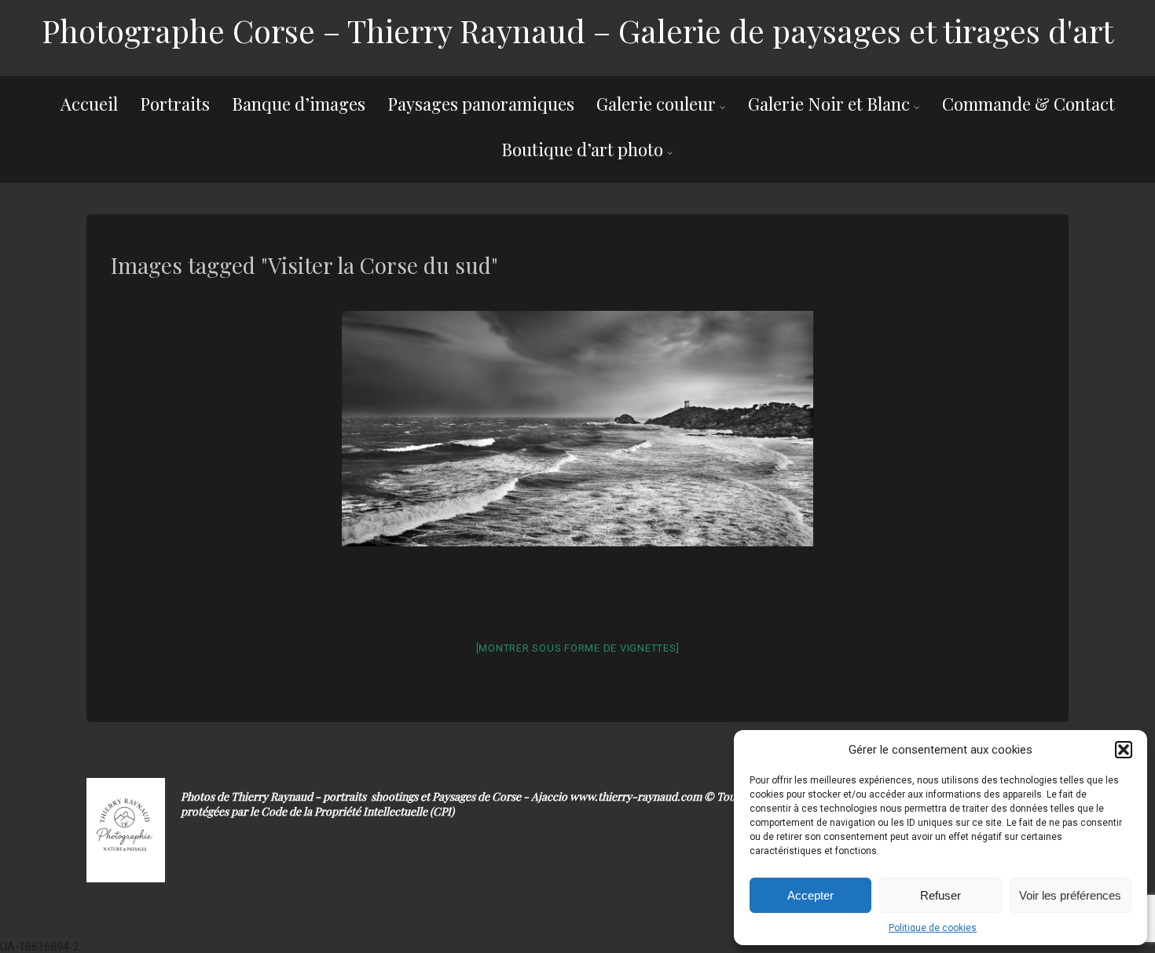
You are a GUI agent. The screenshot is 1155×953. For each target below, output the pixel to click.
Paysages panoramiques (480, 103)
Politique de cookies (933, 927)
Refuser (940, 895)
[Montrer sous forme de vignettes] (578, 648)
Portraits (175, 103)
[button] (1123, 750)
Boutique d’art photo (582, 149)
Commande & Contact (1028, 103)
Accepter (810, 895)
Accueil (89, 103)
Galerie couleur (656, 103)
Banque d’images (298, 103)
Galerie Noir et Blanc (829, 103)
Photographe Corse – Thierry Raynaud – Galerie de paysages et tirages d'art (577, 30)
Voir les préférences (1070, 895)
